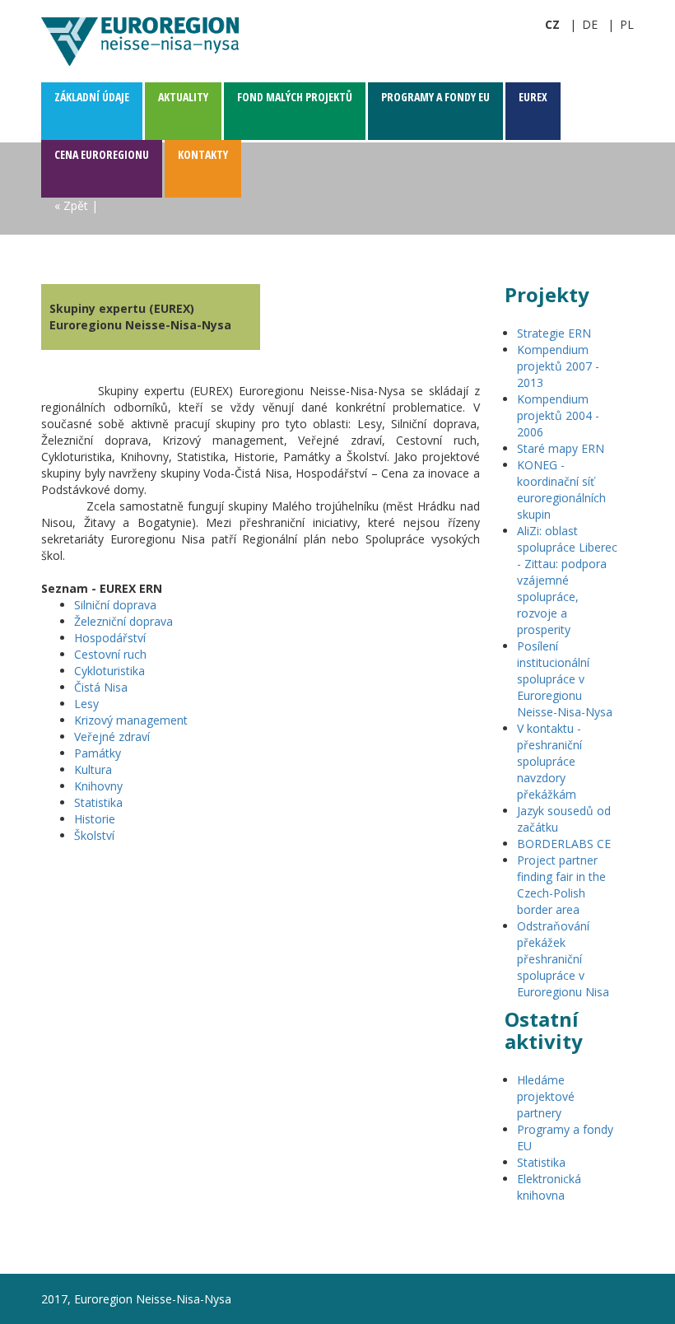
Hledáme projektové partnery (546, 1096)
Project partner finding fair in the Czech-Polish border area (561, 884)
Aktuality (183, 97)
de (590, 24)
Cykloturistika (109, 670)
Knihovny (98, 786)
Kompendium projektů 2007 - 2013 (558, 366)
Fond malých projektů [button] (294, 97)
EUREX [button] (533, 97)
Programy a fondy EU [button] (435, 97)
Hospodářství (110, 638)
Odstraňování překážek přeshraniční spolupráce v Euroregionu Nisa (563, 959)
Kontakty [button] (203, 154)
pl (627, 24)
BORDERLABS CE (564, 843)
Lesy (86, 703)
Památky (97, 753)
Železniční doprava (123, 621)
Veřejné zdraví (112, 736)
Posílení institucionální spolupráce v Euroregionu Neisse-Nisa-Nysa (564, 679)
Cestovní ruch (110, 654)
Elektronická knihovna (549, 1187)
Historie (94, 819)
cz (552, 24)
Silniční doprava (115, 605)
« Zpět (71, 205)
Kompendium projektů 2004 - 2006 (558, 415)
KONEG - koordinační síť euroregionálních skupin (561, 489)
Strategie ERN (554, 333)
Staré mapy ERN (560, 448)
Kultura (93, 769)
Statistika (98, 802)
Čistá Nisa (101, 687)
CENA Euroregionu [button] (101, 154)
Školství (94, 835)
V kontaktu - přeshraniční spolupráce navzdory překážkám (549, 761)
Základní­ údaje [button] (91, 97)
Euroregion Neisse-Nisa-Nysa (140, 41)
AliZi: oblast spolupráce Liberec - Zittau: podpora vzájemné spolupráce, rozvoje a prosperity (567, 580)
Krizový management (131, 720)
